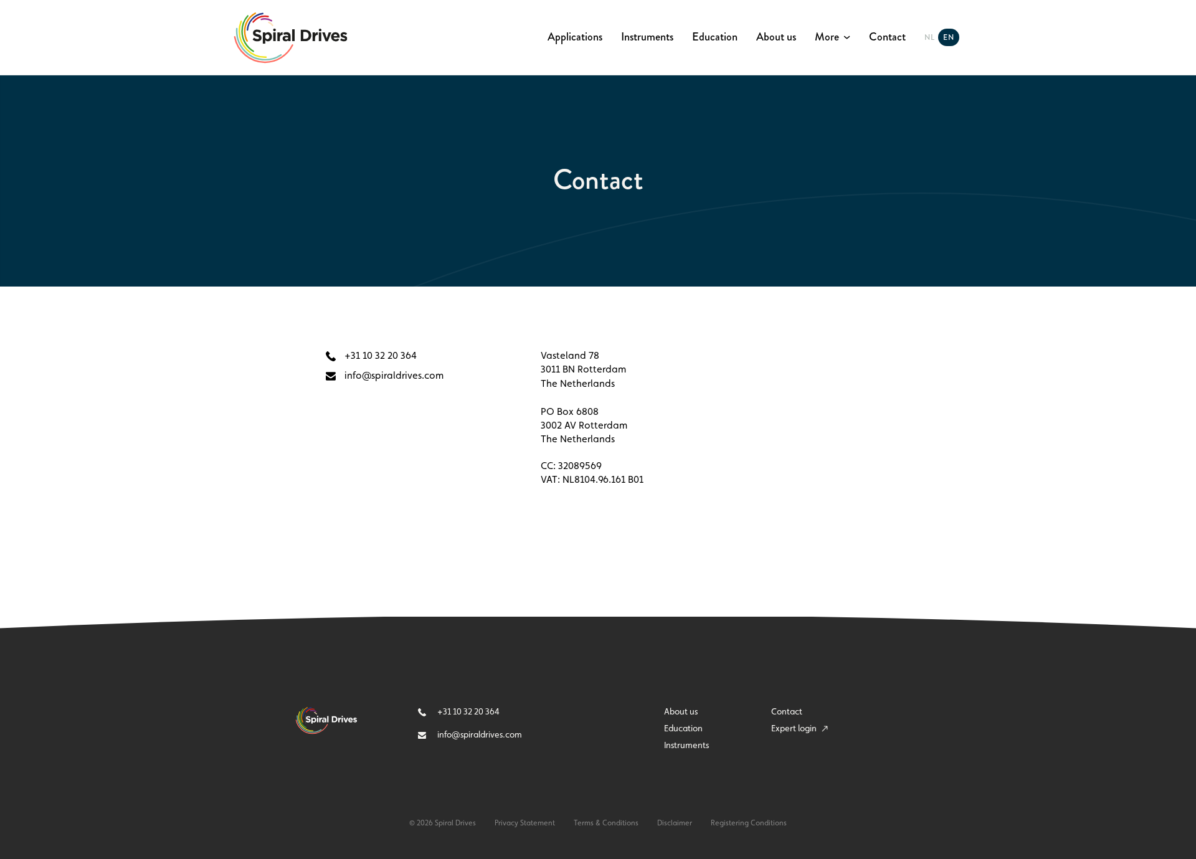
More (827, 37)
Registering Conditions (749, 823)
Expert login (795, 728)
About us (776, 37)
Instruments (647, 37)
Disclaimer (674, 823)
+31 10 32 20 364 (379, 355)
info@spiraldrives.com (393, 375)
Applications (575, 37)
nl (929, 37)
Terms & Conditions (606, 823)
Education (715, 37)
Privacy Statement (525, 823)
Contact (887, 37)
